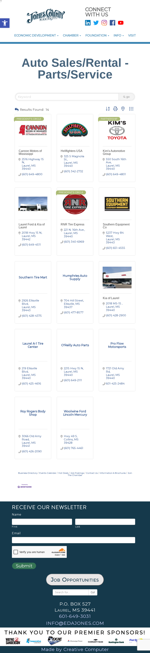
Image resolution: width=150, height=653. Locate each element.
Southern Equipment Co (116, 226)
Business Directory (27, 473)
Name (16, 514)
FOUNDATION (96, 35)
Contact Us (92, 473)
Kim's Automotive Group (114, 152)
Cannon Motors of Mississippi (30, 152)
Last (77, 526)
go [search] (128, 96)
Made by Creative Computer (75, 649)
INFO (118, 35)
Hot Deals (63, 473)
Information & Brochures (113, 473)
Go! (93, 592)
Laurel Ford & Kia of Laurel (32, 226)
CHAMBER (71, 35)
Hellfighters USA (71, 150)
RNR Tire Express (72, 224)
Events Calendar (47, 473)
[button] (5, 23)
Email (16, 533)
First (14, 526)
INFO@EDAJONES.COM (75, 623)
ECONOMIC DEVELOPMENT (35, 35)
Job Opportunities (75, 579)
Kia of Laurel (111, 298)
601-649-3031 (75, 616)
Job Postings (77, 473)
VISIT (132, 35)
